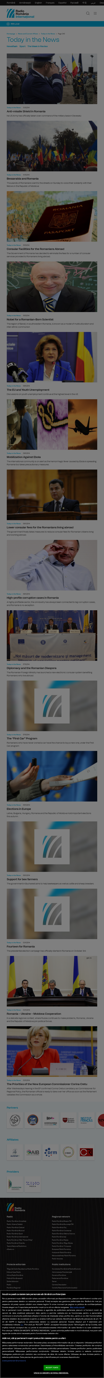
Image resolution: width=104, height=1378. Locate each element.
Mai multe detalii (77, 1307)
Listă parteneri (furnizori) (14, 1361)
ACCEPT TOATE (52, 1368)
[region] (52, 1334)
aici (22, 1325)
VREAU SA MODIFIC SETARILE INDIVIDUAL (51, 1373)
